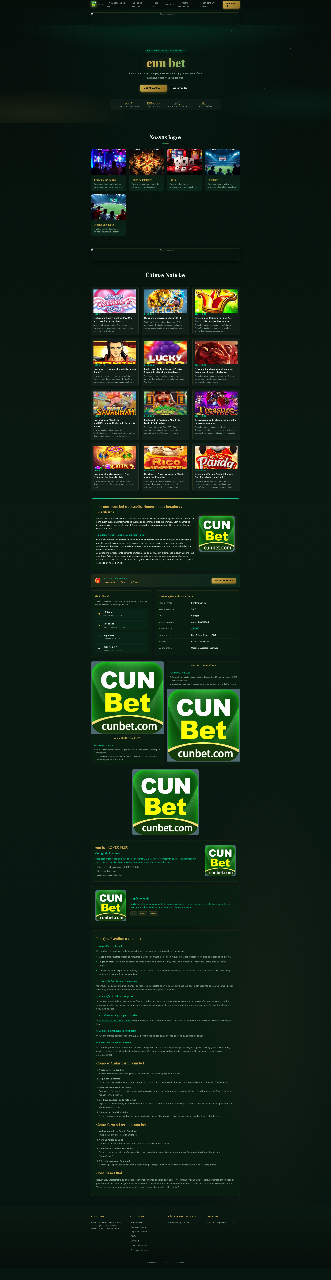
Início (101, 5)
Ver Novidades (180, 88)
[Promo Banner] (165, 18)
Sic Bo (155, 4)
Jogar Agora (152, 88)
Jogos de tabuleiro (136, 4)
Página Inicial (136, 1222)
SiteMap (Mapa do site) (180, 1222)
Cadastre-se (230, 4)
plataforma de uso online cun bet (115, 1020)
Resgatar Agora (224, 580)
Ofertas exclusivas (183, 4)
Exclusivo (170, 5)
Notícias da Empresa (207, 4)
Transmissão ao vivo (116, 4)
